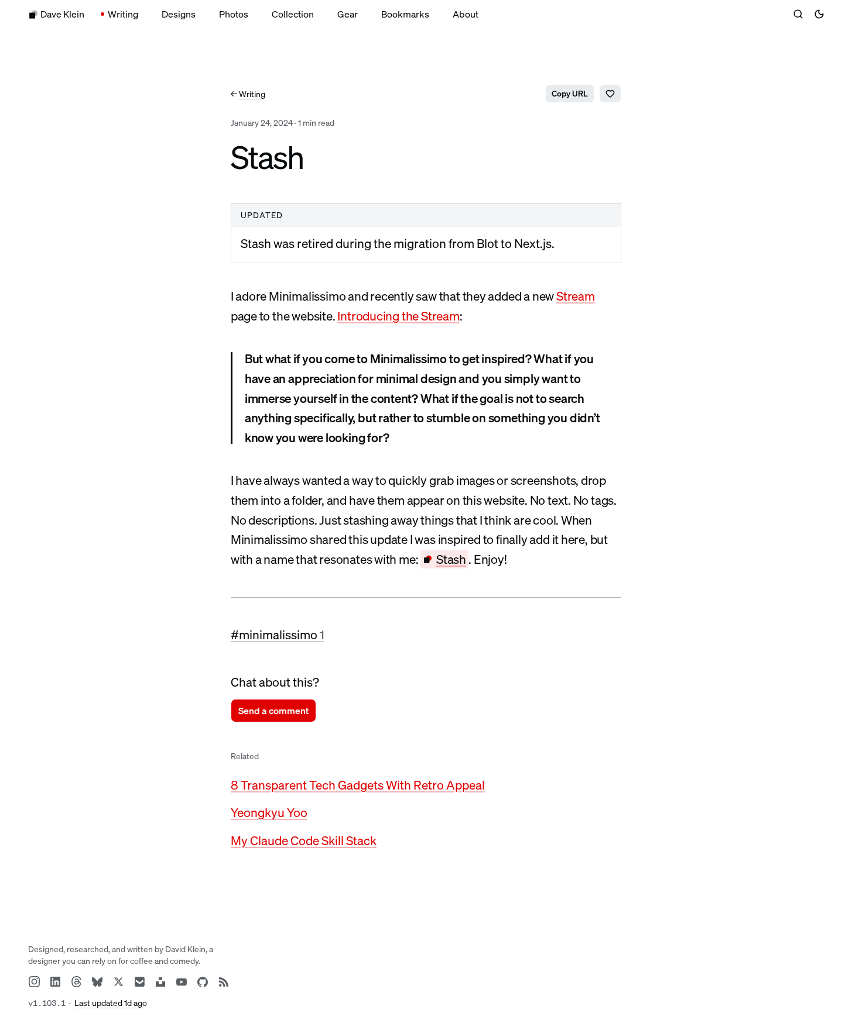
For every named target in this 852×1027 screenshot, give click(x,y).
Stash (451, 559)
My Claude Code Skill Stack (304, 840)
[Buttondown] (139, 982)
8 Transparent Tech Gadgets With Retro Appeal (358, 785)
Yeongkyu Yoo (269, 812)
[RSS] (224, 982)
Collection (293, 14)
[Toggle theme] (819, 14)
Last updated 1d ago (110, 1002)
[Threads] (76, 982)
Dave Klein (62, 14)
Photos (233, 14)
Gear (347, 14)
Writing (123, 14)
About (465, 14)
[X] (118, 982)
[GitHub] (202, 982)
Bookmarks (405, 14)
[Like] (610, 93)
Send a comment (273, 710)
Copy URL (570, 93)
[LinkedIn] (55, 982)
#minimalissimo (277, 634)
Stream (575, 296)
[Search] (798, 14)
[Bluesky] (97, 982)
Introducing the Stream (398, 316)
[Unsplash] (160, 982)
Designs (179, 14)
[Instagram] (34, 982)
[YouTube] (181, 982)
